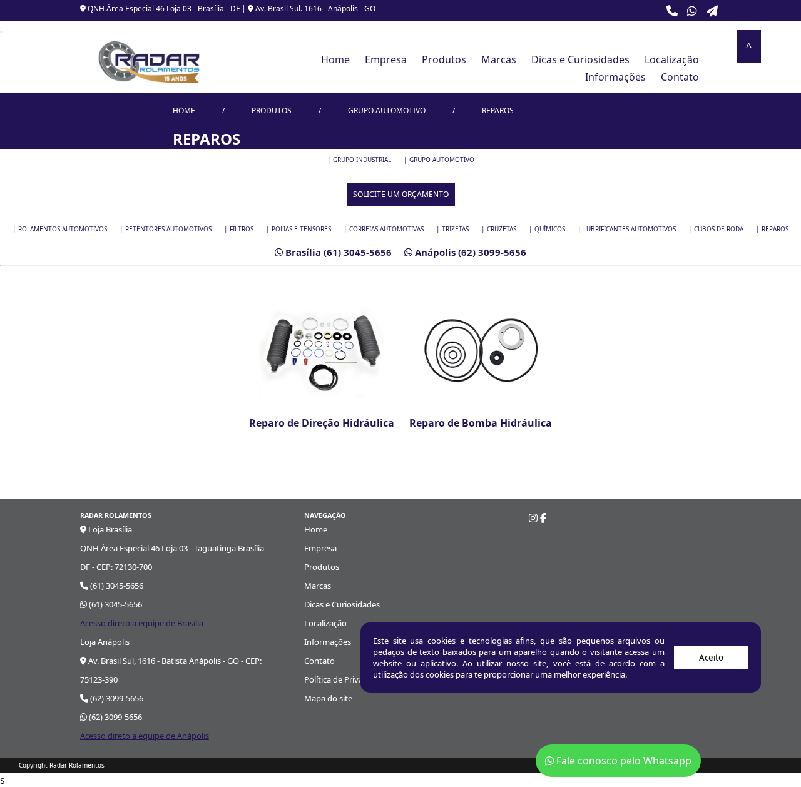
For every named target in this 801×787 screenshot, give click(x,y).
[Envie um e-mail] (712, 10)
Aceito (711, 657)
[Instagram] (533, 518)
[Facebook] (543, 518)
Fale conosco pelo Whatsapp (622, 761)
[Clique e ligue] (672, 10)
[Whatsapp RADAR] (692, 10)
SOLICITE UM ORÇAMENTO (401, 194)
